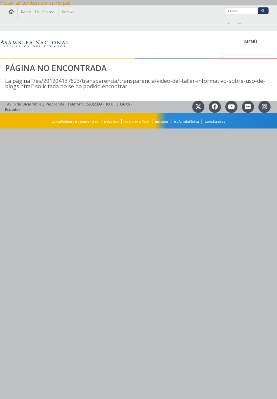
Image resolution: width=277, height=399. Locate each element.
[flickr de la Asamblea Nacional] (248, 106)
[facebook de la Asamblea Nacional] (215, 106)
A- (229, 23)
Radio (26, 11)
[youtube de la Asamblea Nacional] (232, 106)
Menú (266, 42)
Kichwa (68, 11)
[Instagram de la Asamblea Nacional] (264, 106)
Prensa (48, 11)
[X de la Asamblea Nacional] (199, 106)
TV (36, 11)
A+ (239, 23)
